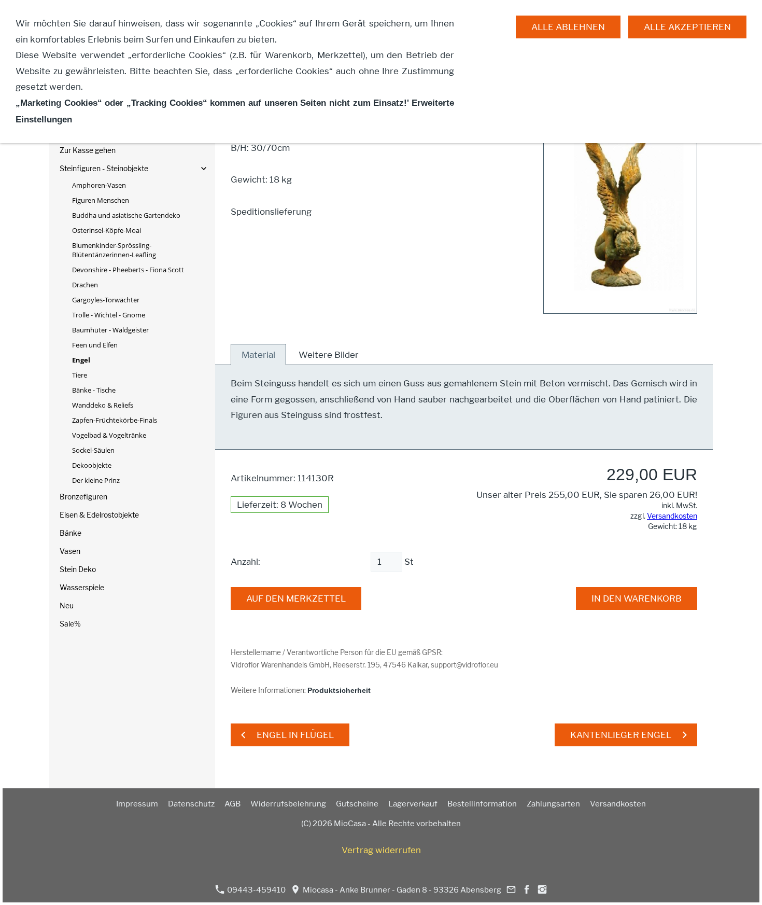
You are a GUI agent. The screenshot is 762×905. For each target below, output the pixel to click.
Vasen (70, 551)
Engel (81, 360)
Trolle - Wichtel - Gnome (108, 314)
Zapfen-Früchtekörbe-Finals (114, 420)
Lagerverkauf (413, 804)
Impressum (137, 804)
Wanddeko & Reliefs (102, 405)
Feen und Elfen (95, 345)
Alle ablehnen (568, 27)
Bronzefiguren (83, 496)
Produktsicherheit (339, 690)
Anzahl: (245, 561)
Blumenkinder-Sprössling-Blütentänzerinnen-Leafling (114, 250)
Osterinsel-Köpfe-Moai (106, 230)
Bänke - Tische (94, 390)
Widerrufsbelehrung (288, 804)
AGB (232, 804)
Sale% (70, 623)
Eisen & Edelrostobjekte (99, 514)
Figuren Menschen (100, 200)
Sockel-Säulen (93, 450)
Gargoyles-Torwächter (105, 299)
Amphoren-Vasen (99, 185)
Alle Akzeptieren (687, 27)
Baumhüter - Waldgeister (110, 330)
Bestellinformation (482, 804)
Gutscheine (357, 804)
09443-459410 (255, 890)
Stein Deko (78, 569)
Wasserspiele (82, 587)
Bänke (70, 532)
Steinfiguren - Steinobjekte (104, 168)
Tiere (79, 375)
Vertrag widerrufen (381, 850)
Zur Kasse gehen (88, 150)
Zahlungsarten (553, 804)
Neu (67, 605)
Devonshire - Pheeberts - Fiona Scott (128, 269)
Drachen (85, 284)
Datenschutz (191, 804)
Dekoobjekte (91, 465)
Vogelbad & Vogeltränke (109, 435)
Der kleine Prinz (96, 480)
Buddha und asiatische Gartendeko (126, 215)
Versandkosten (672, 515)
